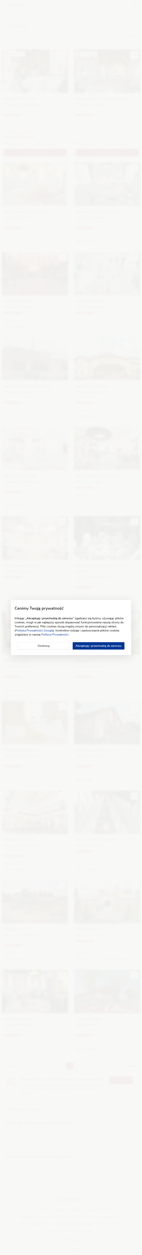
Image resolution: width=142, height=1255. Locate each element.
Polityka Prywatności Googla (34, 631)
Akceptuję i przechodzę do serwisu (98, 646)
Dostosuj (44, 646)
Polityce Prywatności (55, 635)
